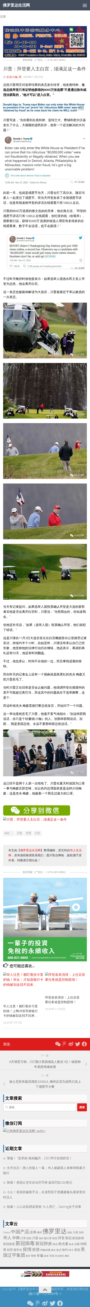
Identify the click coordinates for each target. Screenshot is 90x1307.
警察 (33, 1255)
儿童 (75, 1232)
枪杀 (71, 1244)
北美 (3, 16)
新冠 (68, 1238)
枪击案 (63, 1244)
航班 (28, 1256)
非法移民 (59, 1256)
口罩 (23, 1238)
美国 (77, 1250)
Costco (6, 1232)
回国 (28, 1238)
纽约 (65, 1250)
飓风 (67, 1256)
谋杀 (46, 1256)
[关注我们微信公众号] (57, 1044)
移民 (53, 1250)
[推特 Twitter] (77, 1044)
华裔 (16, 1238)
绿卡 (70, 1249)
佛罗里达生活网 (16, 5)
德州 (41, 1238)
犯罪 (10, 1250)
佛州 (39, 1232)
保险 (69, 1232)
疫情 (27, 1249)
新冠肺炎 (43, 1243)
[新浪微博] (70, 1044)
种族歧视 (45, 1249)
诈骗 (40, 1256)
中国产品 (20, 1232)
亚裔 (33, 1232)
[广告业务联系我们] (45, 960)
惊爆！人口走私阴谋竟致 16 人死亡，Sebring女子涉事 (44, 1207)
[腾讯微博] (64, 1044)
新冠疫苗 (9, 1244)
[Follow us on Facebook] (84, 1044)
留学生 (17, 1249)
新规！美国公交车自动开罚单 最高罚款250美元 (39, 1182)
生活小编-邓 (13, 77)
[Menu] (85, 5)
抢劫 (54, 1238)
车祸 (51, 1255)
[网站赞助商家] (45, 56)
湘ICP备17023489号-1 (45, 1294)
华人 (7, 1237)
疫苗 (36, 1249)
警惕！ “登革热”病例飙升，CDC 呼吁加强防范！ (39, 1158)
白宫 (37, 833)
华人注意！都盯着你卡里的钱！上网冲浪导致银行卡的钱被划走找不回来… (20, 1011)
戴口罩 (48, 1238)
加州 (81, 1232)
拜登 (28, 833)
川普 (19, 833)
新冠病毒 (25, 1243)
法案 (77, 1244)
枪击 (55, 1244)
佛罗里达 (54, 1231)
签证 (58, 1250)
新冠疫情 (78, 1238)
